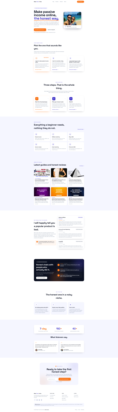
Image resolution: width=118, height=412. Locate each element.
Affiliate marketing (65, 396)
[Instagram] (37, 400)
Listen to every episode (41, 277)
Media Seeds (47, 409)
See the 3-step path (51, 29)
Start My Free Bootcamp (39, 29)
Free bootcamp (52, 395)
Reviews (57, 1)
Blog (53, 1)
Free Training (80, 1)
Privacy (76, 409)
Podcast (61, 1)
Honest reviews (64, 395)
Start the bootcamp (38, 109)
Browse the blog (80, 129)
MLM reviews (76, 396)
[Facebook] (35, 400)
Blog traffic (64, 398)
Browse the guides (72, 109)
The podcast (76, 395)
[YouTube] (39, 400)
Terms (79, 409)
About (65, 1)
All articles (81, 165)
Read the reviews (55, 109)
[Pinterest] (41, 400)
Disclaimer (82, 409)
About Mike (52, 398)
